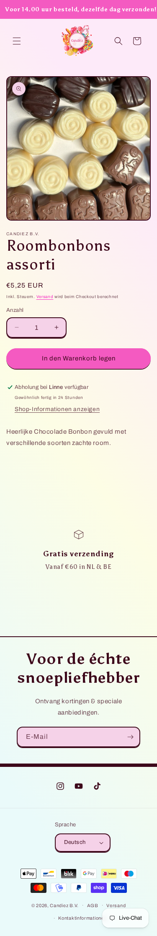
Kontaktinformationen (82, 918)
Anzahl (14, 310)
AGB (92, 905)
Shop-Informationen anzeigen (57, 409)
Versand (45, 296)
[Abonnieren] (130, 737)
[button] (17, 41)
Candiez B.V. (64, 905)
